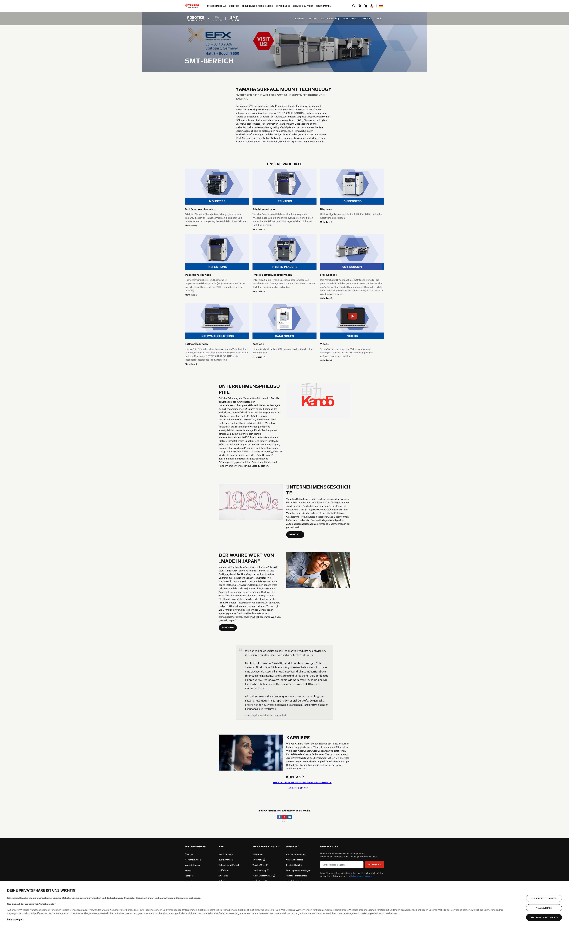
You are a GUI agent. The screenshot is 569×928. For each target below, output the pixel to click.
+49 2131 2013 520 (297, 787)
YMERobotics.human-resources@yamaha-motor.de (302, 782)
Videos (324, 343)
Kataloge (258, 343)
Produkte (299, 18)
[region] (284, 904)
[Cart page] (365, 6)
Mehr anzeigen (15, 919)
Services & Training (330, 18)
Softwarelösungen (196, 343)
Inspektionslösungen (198, 274)
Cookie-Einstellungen (544, 898)
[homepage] (192, 6)
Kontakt (378, 18)
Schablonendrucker (264, 209)
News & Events (350, 18)
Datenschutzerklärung (361, 876)
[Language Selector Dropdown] (381, 6)
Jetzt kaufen (323, 6)
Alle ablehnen (544, 907)
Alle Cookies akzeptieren (544, 917)
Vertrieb (312, 18)
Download (365, 18)
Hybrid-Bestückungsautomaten (272, 274)
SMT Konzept (328, 274)
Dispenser (326, 209)
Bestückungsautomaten (200, 209)
